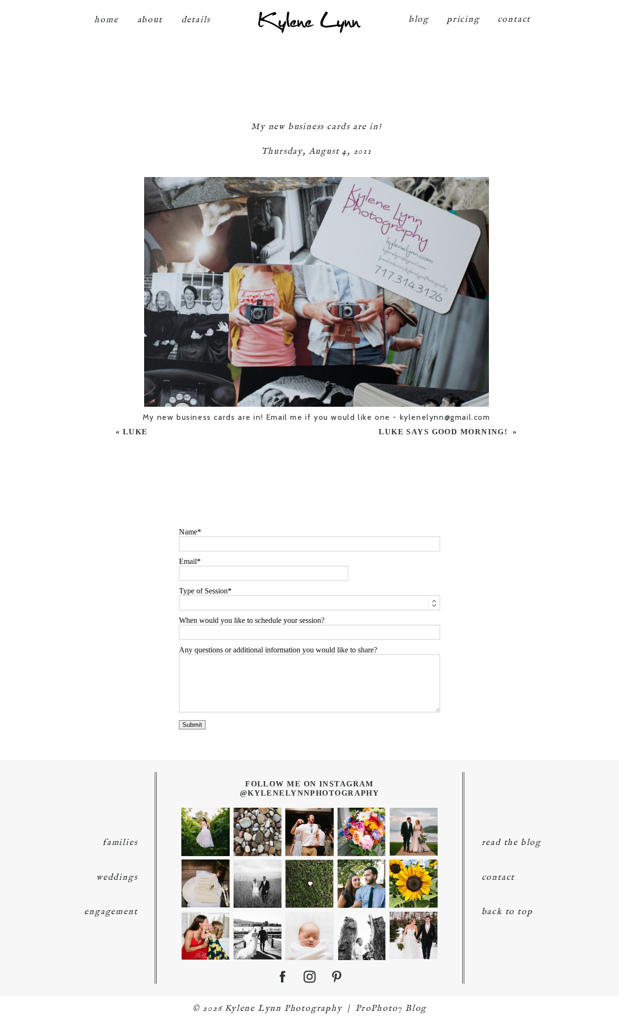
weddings (116, 877)
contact (514, 19)
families (120, 842)
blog (419, 19)
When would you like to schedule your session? (251, 620)
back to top (507, 911)
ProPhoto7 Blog (391, 1008)
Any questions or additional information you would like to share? (278, 650)
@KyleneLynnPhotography (310, 793)
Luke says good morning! (444, 432)
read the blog (511, 842)
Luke (136, 432)
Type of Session (203, 591)
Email (188, 561)
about (149, 20)
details (196, 20)
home (106, 20)
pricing (463, 19)
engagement (110, 911)
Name (188, 532)
